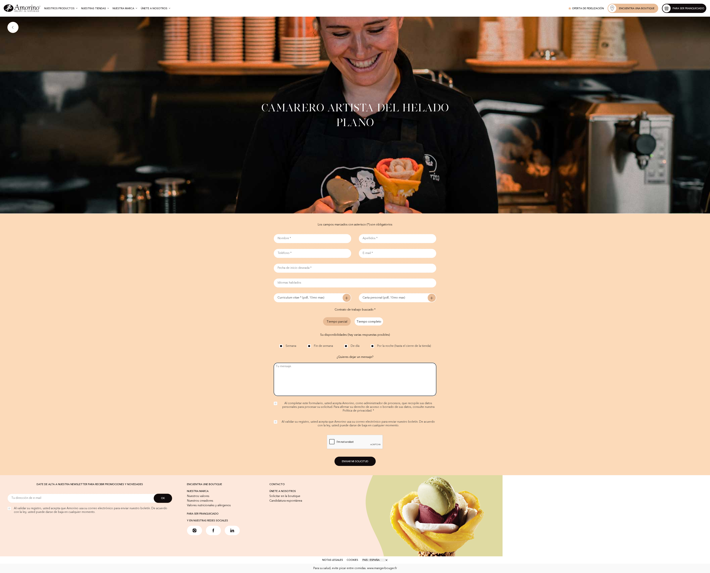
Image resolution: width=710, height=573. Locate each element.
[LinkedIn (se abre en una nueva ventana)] (232, 530)
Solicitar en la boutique (284, 496)
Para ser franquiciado (203, 514)
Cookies (352, 560)
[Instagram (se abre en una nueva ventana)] (194, 530)
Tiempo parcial (337, 321)
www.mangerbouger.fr (382, 568)
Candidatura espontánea (285, 500)
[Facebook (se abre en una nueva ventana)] (213, 530)
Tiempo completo (368, 321)
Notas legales (332, 560)
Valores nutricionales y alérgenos (209, 505)
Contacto (277, 484)
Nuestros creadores (200, 500)
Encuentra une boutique (204, 484)
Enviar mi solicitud (355, 461)
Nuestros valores (198, 496)
